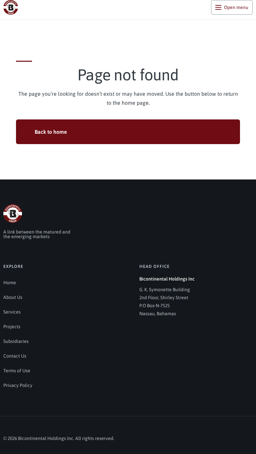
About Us (12, 297)
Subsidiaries (16, 341)
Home (9, 282)
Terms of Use (16, 370)
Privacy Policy (17, 385)
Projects (11, 326)
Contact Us (14, 356)
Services (12, 312)
